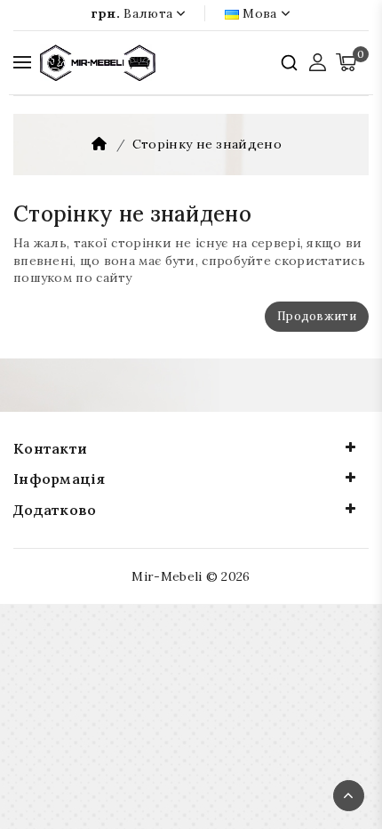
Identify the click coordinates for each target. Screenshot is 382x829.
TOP (348, 795)
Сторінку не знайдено (207, 144)
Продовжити (316, 316)
